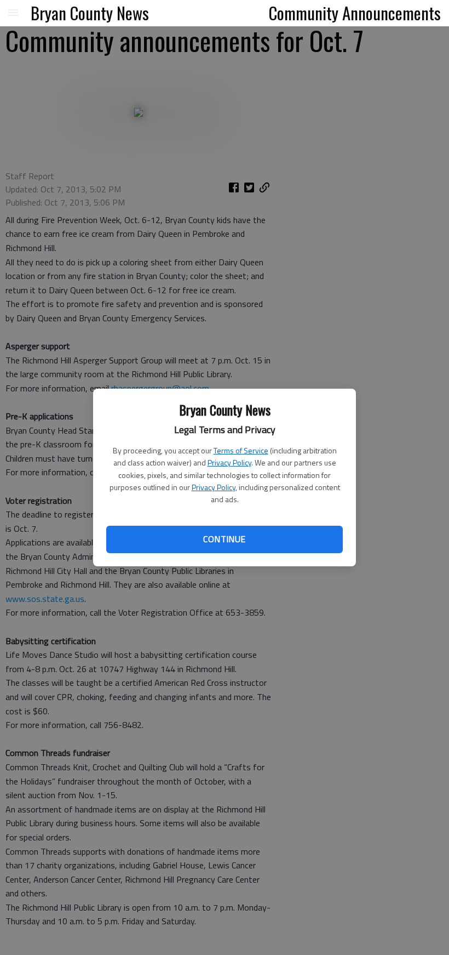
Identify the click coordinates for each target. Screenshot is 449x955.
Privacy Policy (229, 462)
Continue (224, 538)
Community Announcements (355, 12)
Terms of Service (241, 450)
